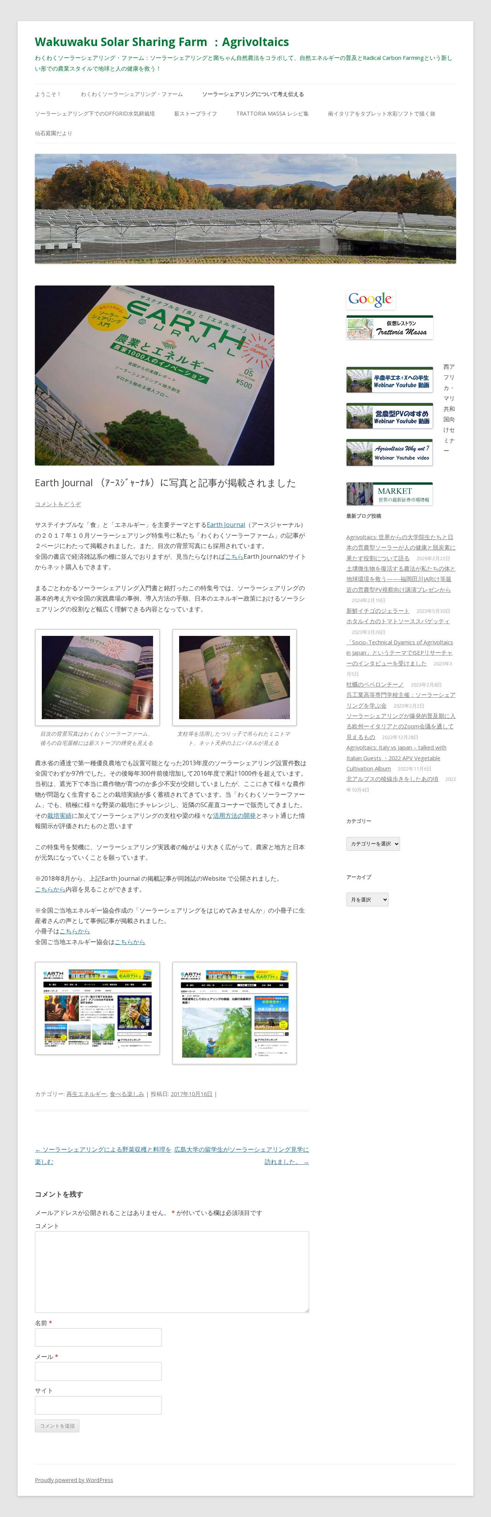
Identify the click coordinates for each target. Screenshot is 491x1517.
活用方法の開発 (234, 815)
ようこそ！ (48, 93)
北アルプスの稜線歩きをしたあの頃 (392, 778)
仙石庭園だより (53, 133)
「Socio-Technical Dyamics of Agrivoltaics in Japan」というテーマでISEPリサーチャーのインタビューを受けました (399, 652)
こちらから (50, 889)
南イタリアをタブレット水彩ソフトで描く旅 (381, 113)
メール (46, 1356)
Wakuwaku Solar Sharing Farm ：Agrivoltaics (162, 42)
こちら (234, 556)
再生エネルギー (86, 1094)
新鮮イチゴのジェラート (378, 610)
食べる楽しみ (127, 1094)
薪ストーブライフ (195, 113)
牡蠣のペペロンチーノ (375, 684)
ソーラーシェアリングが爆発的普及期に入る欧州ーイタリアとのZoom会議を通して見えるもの (401, 726)
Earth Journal (226, 524)
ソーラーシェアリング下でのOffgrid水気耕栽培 (95, 113)
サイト (44, 1390)
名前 (43, 1323)
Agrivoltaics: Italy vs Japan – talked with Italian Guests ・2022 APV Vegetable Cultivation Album (396, 757)
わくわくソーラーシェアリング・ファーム (132, 93)
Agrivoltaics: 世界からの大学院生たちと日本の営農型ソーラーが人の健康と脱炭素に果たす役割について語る (401, 547)
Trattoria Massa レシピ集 (272, 113)
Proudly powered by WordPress (74, 1480)
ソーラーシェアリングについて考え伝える (253, 93)
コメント (47, 1226)
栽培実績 (59, 815)
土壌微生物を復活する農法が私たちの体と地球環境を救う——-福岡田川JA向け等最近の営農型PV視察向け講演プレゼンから (401, 579)
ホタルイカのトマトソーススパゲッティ (398, 621)
